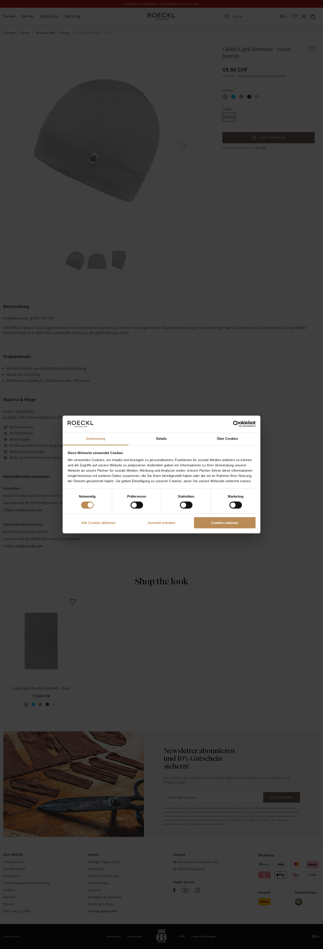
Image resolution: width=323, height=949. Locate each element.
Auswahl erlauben (161, 523)
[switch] (137, 505)
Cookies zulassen (224, 523)
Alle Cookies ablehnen (98, 523)
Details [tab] (161, 438)
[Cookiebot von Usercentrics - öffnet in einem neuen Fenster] (236, 424)
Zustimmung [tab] (95, 438)
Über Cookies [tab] (227, 438)
